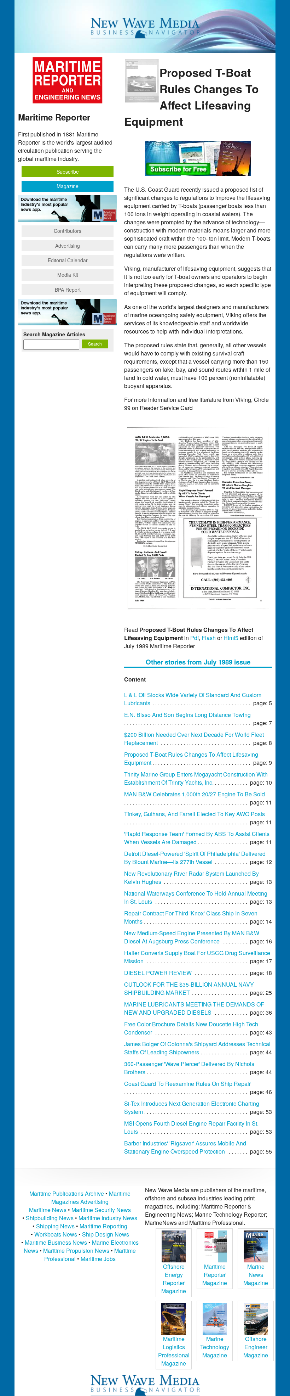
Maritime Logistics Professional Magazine (174, 1351)
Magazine (68, 186)
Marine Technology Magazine (214, 1347)
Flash (209, 638)
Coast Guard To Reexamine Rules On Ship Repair (187, 1084)
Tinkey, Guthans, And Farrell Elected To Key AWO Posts (194, 814)
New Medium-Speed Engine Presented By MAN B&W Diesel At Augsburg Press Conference (191, 937)
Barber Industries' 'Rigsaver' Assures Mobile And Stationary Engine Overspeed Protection (185, 1147)
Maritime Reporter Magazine (214, 1274)
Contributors (67, 230)
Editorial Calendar (68, 260)
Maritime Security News (101, 1210)
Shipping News (55, 1226)
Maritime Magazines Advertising (90, 1197)
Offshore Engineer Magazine (255, 1347)
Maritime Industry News (108, 1218)
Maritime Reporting (103, 1226)
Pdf (194, 638)
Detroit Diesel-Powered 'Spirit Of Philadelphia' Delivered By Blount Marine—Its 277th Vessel (195, 858)
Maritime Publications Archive (66, 1193)
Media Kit (67, 274)
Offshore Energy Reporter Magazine (173, 1278)
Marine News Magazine (255, 1274)
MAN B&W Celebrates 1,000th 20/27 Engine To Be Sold (194, 794)
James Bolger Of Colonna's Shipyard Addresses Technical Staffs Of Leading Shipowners (197, 1048)
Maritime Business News (56, 1242)
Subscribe (68, 171)
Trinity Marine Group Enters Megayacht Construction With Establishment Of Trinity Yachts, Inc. (196, 778)
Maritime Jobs (98, 1259)
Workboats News (55, 1234)
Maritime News (47, 1210)
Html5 (231, 638)
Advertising (67, 245)
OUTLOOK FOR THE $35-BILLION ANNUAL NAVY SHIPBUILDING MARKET (189, 988)
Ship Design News (105, 1234)
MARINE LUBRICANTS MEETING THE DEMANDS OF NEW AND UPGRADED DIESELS (194, 1008)
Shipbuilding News (50, 1218)
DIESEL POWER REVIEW (158, 973)
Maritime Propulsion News (76, 1250)
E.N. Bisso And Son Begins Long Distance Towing (187, 715)
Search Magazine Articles (54, 334)
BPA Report (68, 289)
